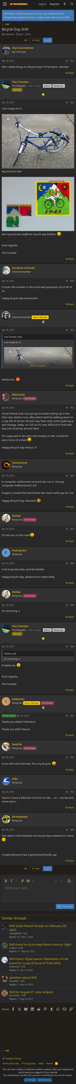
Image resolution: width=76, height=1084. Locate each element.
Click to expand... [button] (38, 365)
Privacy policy (29, 1063)
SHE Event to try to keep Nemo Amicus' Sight (40, 944)
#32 (72, 757)
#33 (72, 791)
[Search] (71, 4)
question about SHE (23, 977)
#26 (72, 475)
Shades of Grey (13, 1058)
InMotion (9, 34)
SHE (25, 933)
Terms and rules (10, 1063)
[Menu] (5, 4)
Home (49, 1063)
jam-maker (14, 995)
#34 (72, 829)
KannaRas (14, 981)
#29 (72, 605)
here (33, 17)
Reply (71, 72)
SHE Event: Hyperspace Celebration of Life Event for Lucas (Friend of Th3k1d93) (38, 961)
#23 (72, 280)
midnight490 (15, 933)
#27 (72, 528)
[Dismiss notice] (70, 13)
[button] (5, 881)
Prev (37, 40)
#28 (72, 563)
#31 (72, 715)
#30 (72, 646)
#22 (72, 102)
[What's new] (64, 4)
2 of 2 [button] (47, 40)
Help (41, 1063)
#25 (72, 407)
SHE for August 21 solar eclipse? (31, 992)
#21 (72, 60)
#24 (72, 329)
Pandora (13, 947)
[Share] (67, 61)
